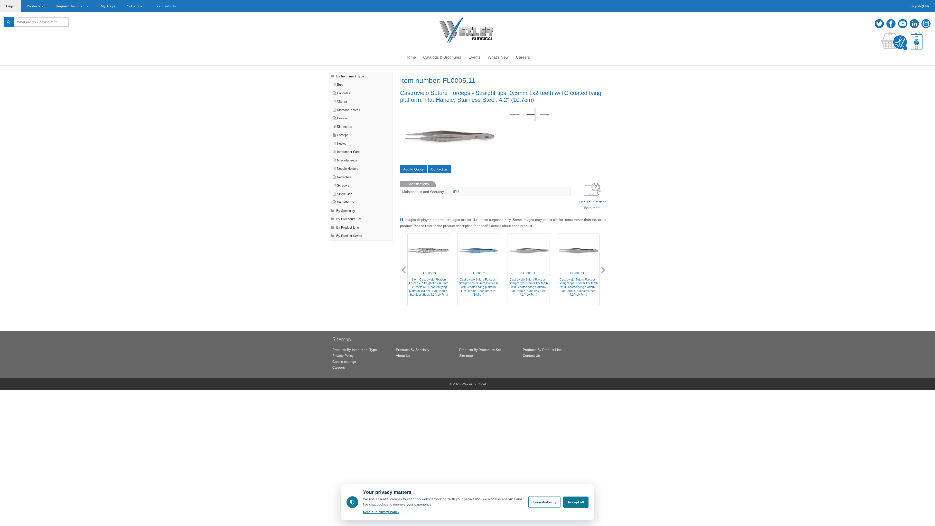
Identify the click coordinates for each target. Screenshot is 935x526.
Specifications (418, 184)
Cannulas (343, 93)
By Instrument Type (349, 76)
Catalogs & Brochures (442, 57)
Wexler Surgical (474, 384)
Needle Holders (347, 168)
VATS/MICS (345, 202)
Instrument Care (348, 152)
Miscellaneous (347, 160)
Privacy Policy (343, 355)
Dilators (342, 118)
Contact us (439, 169)
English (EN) (919, 6)
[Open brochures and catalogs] (916, 41)
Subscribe (134, 6)
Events (474, 57)
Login (10, 6)
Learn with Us (165, 6)
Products (34, 6)
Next (603, 269)
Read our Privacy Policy (381, 512)
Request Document (71, 6)
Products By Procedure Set (480, 350)
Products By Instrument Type (354, 350)
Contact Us (531, 355)
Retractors (344, 177)
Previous (404, 269)
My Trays (108, 6)
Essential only (544, 502)
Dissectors (344, 127)
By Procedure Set (348, 219)
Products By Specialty (412, 350)
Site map (466, 355)
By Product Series (348, 236)
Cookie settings (344, 362)
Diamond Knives (348, 110)
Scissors (343, 185)
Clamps (342, 101)
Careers (523, 57)
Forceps (342, 135)
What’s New (498, 57)
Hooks (341, 143)
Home (410, 57)
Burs (340, 84)
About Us (403, 355)
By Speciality (345, 211)
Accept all (576, 502)
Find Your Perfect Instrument (592, 205)
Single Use (344, 194)
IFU (456, 192)
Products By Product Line (542, 350)
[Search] (9, 22)
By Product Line (347, 227)
